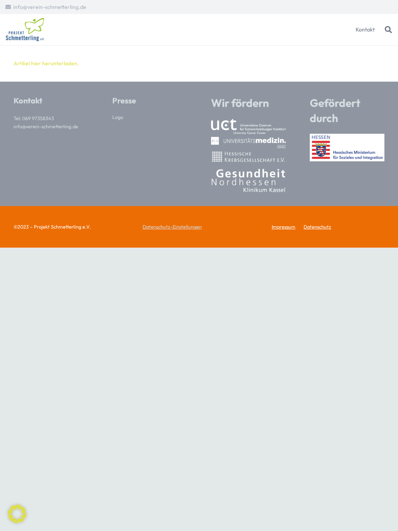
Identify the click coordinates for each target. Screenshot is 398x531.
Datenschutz (317, 227)
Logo (117, 117)
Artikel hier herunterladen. (46, 63)
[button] (388, 29)
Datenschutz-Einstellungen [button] (172, 227)
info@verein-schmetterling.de (46, 126)
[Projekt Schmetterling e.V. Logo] (24, 29)
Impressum (283, 227)
